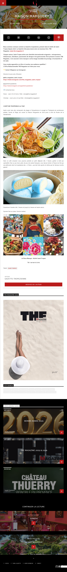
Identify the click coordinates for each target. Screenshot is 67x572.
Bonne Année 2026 (34, 421)
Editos (7, 563)
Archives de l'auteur (33, 284)
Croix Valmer (23, 389)
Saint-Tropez (12, 268)
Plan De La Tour (20, 392)
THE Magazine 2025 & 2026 (34, 450)
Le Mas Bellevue (34, 542)
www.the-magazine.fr (17, 51)
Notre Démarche (29, 563)
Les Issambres (8, 392)
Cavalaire (7, 389)
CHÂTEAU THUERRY (34, 479)
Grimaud (38, 389)
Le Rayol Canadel (48, 389)
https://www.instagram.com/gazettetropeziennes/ (18, 85)
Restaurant (33, 12)
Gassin (31, 389)
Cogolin (15, 389)
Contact (39, 563)
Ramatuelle (31, 392)
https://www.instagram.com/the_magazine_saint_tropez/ (21, 79)
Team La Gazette (17, 563)
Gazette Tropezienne (31, 23)
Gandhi (34, 518)
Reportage (7, 469)
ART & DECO (7, 410)
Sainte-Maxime (51, 392)
